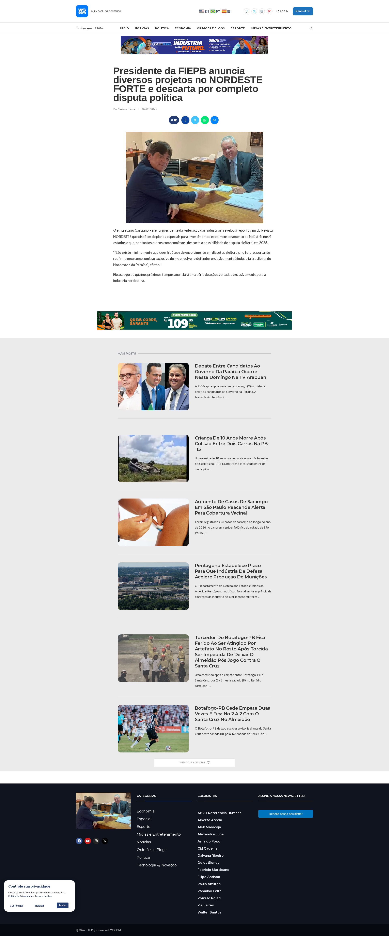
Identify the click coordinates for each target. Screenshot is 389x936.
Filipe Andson (209, 877)
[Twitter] (254, 11)
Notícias (142, 28)
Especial (144, 819)
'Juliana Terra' (127, 109)
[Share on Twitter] (195, 120)
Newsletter (303, 11)
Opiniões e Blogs (211, 28)
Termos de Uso (43, 896)
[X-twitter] (105, 841)
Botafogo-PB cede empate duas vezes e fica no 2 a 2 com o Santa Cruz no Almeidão (232, 713)
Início (124, 28)
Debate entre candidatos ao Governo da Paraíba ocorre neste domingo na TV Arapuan (230, 371)
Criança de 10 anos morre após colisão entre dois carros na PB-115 (232, 443)
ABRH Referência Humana (220, 813)
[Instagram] (262, 11)
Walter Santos (209, 912)
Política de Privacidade (20, 896)
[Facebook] (246, 11)
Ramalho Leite (210, 891)
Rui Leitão (206, 905)
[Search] (311, 28)
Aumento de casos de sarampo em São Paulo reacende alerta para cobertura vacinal (231, 507)
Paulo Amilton (209, 884)
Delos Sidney (208, 863)
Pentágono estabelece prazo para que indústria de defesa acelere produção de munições (231, 571)
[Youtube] (270, 11)
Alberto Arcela (210, 820)
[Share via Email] (215, 120)
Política (162, 28)
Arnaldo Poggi (209, 841)
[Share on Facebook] (185, 120)
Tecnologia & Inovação (157, 865)
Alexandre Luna (211, 834)
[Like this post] (175, 120)
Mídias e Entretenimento (271, 28)
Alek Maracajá (209, 827)
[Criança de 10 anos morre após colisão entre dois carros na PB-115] (153, 458)
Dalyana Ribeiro (211, 856)
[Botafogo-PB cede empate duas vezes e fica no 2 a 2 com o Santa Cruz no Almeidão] (153, 728)
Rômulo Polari (209, 898)
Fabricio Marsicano (213, 870)
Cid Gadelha (208, 848)
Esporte (238, 28)
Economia (183, 28)
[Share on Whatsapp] (205, 120)
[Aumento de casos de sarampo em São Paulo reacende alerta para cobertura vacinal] (153, 522)
